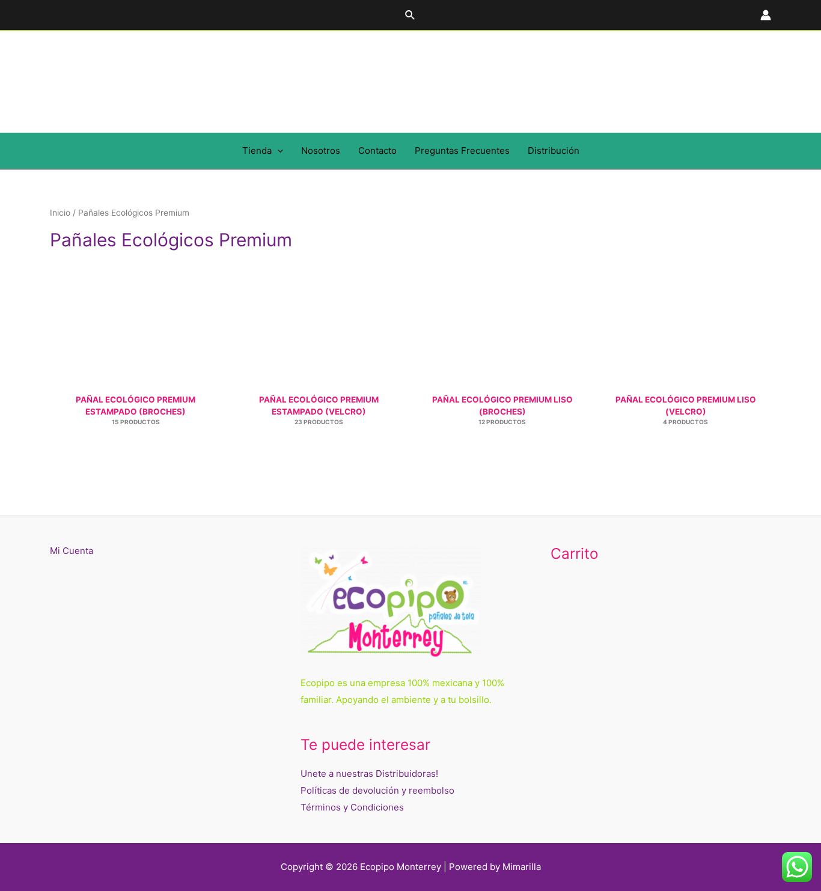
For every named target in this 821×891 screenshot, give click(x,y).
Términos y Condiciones (352, 807)
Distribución (553, 150)
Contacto (377, 150)
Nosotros (320, 150)
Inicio (60, 212)
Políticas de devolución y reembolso (377, 790)
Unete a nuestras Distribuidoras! (369, 773)
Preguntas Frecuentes (462, 150)
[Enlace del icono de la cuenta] (765, 15)
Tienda (257, 150)
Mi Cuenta (71, 550)
